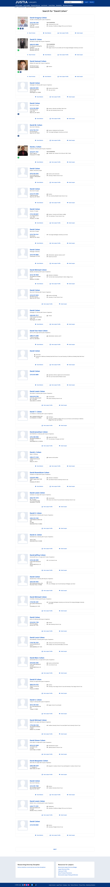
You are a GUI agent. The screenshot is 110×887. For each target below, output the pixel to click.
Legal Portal (59, 885)
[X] (34, 885)
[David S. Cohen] (23, 704)
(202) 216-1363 (34, 518)
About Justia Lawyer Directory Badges (67, 867)
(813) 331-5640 (34, 745)
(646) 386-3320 (34, 766)
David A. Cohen (36, 535)
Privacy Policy (82, 885)
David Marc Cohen (37, 658)
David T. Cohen (36, 412)
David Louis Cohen (37, 637)
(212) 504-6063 (34, 825)
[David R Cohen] (23, 683)
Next (55, 849)
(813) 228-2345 (34, 705)
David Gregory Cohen (38, 18)
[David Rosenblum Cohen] (23, 476)
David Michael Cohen (38, 270)
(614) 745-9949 (34, 275)
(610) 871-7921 (34, 152)
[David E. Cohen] (23, 517)
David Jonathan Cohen (39, 432)
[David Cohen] (23, 87)
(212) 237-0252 (34, 295)
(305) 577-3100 (34, 457)
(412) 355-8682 (34, 255)
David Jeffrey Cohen (38, 555)
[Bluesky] (32, 885)
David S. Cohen (36, 700)
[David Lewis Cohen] (23, 395)
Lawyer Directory (21, 7)
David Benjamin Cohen (39, 761)
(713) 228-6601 (34, 214)
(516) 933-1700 (34, 622)
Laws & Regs (52, 5)
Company (65, 885)
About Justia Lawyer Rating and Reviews (68, 875)
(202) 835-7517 (34, 315)
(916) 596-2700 (34, 23)
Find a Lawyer (19, 5)
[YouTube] (24, 885)
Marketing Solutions (68, 5)
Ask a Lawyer (26, 5)
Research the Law (35, 5)
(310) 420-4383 (34, 560)
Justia (16, 7)
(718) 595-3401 (34, 602)
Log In (86, 2)
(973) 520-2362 (34, 173)
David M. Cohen (36, 125)
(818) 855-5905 (34, 663)
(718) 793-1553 (34, 642)
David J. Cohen (35, 147)
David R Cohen (35, 679)
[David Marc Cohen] (23, 662)
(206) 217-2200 (34, 336)
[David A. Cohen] (23, 539)
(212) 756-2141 (34, 130)
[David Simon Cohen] (23, 744)
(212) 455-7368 (34, 786)
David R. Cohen (36, 39)
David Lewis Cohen (37, 391)
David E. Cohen (36, 513)
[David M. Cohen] (23, 129)
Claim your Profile (62, 871)
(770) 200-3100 (34, 725)
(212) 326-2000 (34, 108)
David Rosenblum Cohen (39, 472)
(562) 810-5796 (34, 396)
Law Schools (44, 5)
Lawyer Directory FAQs (63, 869)
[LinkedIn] (23, 885)
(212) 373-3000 (34, 194)
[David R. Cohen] (23, 43)
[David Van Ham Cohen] (23, 335)
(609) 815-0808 (34, 44)
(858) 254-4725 (34, 684)
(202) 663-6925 (34, 88)
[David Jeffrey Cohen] (23, 559)
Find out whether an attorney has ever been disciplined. (32, 867)
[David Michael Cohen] (23, 274)
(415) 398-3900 (34, 437)
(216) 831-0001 (34, 477)
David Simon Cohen (37, 740)
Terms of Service (74, 885)
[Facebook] (26, 885)
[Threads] (30, 885)
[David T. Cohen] (23, 416)
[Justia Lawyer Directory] (22, 2)
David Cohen (35, 83)
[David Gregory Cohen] (23, 22)
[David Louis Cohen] (23, 641)
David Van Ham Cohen (39, 331)
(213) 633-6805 (34, 374)
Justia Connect (52, 885)
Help (69, 885)
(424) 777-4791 (34, 806)
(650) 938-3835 (34, 582)
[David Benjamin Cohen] (23, 765)
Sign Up (91, 2)
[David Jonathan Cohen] (23, 436)
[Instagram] (28, 885)
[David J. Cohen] (23, 151)
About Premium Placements (65, 873)
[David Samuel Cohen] (23, 65)
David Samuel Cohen (38, 61)
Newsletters (59, 5)
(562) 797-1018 (34, 498)
